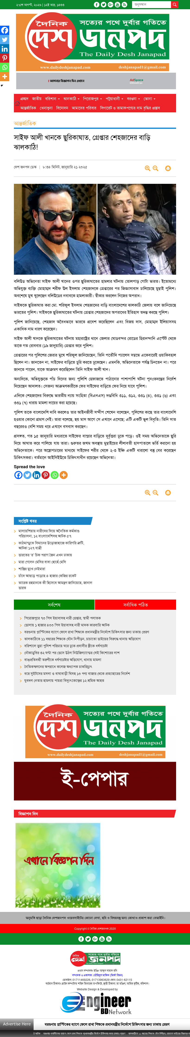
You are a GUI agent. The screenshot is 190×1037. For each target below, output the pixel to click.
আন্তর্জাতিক (28, 108)
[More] (64, 475)
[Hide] (2, 85)
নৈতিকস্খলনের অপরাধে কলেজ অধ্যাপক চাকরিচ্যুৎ (58, 666)
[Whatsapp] (55, 475)
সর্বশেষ (54, 604)
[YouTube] (117, 4)
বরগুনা (132, 98)
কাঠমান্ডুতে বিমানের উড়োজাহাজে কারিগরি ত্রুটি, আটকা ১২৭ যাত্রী (51, 545)
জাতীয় (36, 98)
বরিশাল (51, 98)
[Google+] (110, 4)
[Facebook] (96, 4)
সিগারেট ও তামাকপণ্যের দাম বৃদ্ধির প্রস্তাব (130, 108)
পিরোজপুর (91, 98)
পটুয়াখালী (113, 98)
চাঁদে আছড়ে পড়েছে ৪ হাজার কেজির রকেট (47, 575)
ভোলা (148, 98)
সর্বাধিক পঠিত (136, 604)
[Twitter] (103, 4)
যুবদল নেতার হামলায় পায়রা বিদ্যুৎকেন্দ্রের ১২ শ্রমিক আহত (64, 680)
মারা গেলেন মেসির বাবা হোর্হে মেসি (42, 561)
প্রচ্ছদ (24, 98)
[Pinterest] (45, 475)
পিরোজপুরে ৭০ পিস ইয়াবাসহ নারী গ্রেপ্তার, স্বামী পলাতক (62, 618)
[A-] (155, 168)
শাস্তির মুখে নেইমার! (32, 568)
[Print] (168, 168)
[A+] (147, 168)
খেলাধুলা (46, 108)
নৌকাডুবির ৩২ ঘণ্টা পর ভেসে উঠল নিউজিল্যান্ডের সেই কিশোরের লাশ (72, 652)
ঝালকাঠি (70, 98)
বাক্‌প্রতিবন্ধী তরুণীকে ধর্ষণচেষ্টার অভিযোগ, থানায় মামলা (62, 659)
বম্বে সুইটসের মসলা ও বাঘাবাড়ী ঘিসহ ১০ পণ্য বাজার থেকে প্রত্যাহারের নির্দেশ (77, 673)
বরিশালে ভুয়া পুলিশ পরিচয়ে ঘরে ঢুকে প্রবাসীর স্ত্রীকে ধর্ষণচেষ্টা (66, 645)
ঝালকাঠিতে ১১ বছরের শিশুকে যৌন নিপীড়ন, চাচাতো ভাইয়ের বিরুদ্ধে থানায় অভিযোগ (82, 638)
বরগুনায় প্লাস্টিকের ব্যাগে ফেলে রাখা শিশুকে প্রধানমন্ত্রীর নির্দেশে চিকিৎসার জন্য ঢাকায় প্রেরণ (86, 631)
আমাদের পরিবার (84, 108)
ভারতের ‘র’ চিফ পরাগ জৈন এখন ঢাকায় (45, 554)
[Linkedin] (36, 475)
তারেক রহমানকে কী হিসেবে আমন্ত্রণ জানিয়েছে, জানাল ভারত (55, 585)
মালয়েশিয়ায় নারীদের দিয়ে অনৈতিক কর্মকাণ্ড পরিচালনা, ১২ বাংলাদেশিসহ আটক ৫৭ (49, 533)
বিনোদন (62, 108)
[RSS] (124, 4)
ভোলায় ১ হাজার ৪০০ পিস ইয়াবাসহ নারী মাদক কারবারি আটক (67, 625)
